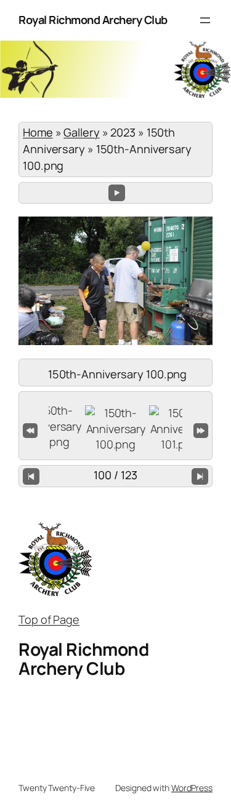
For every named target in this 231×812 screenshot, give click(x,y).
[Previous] (31, 476)
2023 (123, 132)
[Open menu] (205, 20)
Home (38, 132)
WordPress (192, 788)
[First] (30, 428)
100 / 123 (115, 475)
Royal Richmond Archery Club (93, 19)
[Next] (200, 476)
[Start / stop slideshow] (116, 193)
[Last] (200, 428)
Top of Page (48, 619)
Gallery (81, 132)
